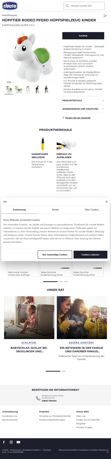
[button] (32, 57)
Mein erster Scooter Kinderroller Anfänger (19, 273)
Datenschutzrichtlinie (68, 450)
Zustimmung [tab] (19, 209)
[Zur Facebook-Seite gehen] (4, 442)
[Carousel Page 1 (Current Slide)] (50, 281)
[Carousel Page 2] (61, 281)
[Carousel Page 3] (66, 281)
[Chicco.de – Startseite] (9, 5)
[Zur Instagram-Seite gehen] (11, 442)
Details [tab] (55, 209)
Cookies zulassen (90, 254)
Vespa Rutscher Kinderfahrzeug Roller (52, 273)
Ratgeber (81, 423)
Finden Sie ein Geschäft (88, 419)
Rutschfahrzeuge (9, 15)
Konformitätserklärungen (52, 419)
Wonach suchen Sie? (81, 6)
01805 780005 (49, 400)
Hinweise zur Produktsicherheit (55, 416)
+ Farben (64, 268)
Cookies (93, 450)
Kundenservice (9, 416)
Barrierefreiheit (10, 419)
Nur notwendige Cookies (54, 254)
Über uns (80, 416)
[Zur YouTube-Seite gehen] (18, 442)
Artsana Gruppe (84, 427)
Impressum (84, 450)
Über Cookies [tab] (92, 209)
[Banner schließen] (107, 202)
